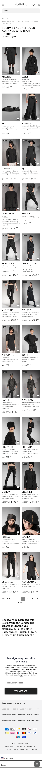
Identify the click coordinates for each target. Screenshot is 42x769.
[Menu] (3, 5)
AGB (35, 746)
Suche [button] (6, 11)
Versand (9, 749)
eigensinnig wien (23, 743)
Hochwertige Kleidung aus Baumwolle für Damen (20, 22)
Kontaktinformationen (21, 749)
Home (4, 18)
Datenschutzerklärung (24, 746)
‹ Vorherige (6, 598)
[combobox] (21, 758)
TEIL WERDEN (21, 691)
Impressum (34, 749)
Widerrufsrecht (10, 746)
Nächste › (21, 602)
